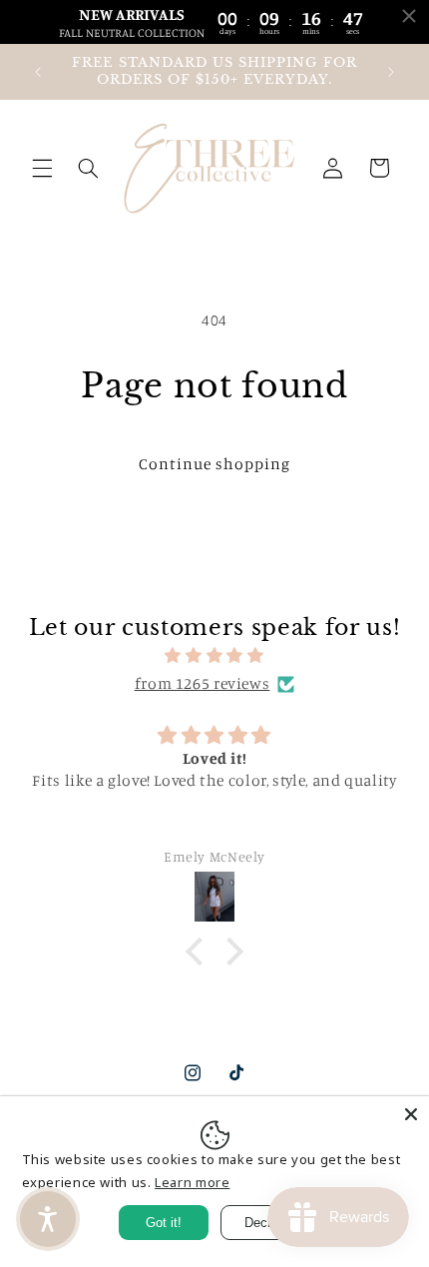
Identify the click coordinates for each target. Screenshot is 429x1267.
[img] (214, 656)
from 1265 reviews (202, 683)
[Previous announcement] (38, 72)
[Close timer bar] (409, 16)
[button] (42, 168)
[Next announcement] (391, 72)
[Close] (411, 1114)
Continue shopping (215, 463)
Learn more (192, 1182)
